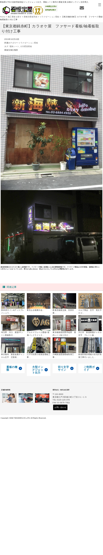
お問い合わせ (60, 407)
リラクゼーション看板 (28, 43)
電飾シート (14, 46)
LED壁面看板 (26, 46)
